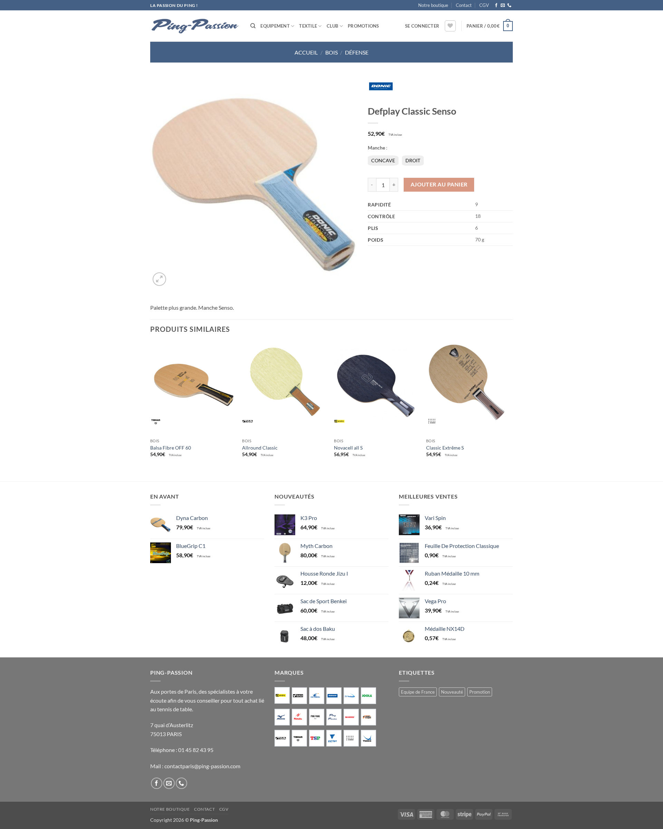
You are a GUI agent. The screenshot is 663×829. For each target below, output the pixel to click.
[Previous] (150, 405)
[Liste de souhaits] (450, 25)
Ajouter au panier (439, 184)
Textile (308, 26)
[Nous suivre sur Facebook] (496, 5)
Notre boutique (433, 5)
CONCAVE (383, 160)
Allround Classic (260, 448)
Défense (356, 52)
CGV (484, 5)
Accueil (306, 52)
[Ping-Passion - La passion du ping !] (195, 26)
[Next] (511, 405)
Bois (331, 52)
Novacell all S (348, 448)
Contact (464, 5)
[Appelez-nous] (509, 5)
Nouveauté (452, 692)
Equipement (275, 26)
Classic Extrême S (445, 448)
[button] (422, 26)
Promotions (363, 26)
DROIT (412, 160)
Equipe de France (418, 692)
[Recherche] (253, 25)
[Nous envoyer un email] (503, 5)
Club (332, 26)
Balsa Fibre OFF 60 (170, 448)
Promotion (479, 692)
